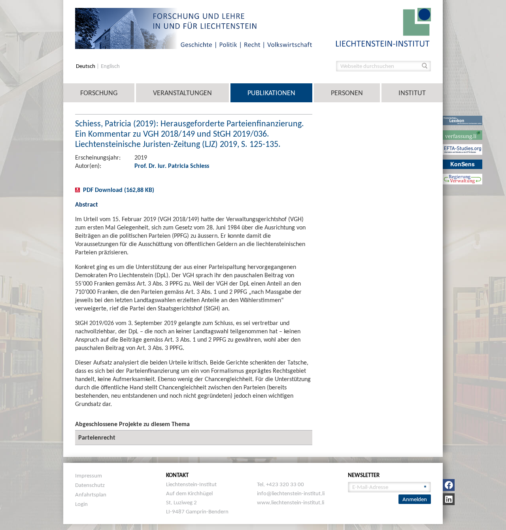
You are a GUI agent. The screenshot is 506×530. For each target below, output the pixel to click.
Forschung (98, 92)
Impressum (88, 475)
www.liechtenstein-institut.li (290, 502)
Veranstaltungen (182, 92)
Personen (347, 92)
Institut (412, 92)
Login (81, 503)
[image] (383, 26)
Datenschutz (90, 485)
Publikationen (271, 92)
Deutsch (86, 66)
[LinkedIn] (449, 499)
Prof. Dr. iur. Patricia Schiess (171, 165)
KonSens (462, 164)
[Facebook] (449, 485)
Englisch (110, 66)
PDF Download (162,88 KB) (118, 190)
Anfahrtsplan (90, 494)
